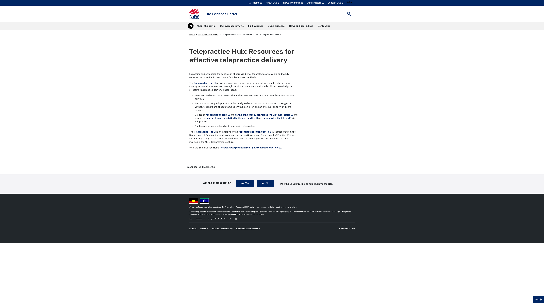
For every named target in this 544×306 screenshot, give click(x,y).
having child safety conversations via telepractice (264, 114)
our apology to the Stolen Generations (219, 219)
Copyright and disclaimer (248, 229)
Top (539, 300)
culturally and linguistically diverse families (232, 118)
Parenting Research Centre (254, 131)
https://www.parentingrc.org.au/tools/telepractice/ (251, 147)
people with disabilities (277, 118)
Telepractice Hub (205, 83)
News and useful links (208, 35)
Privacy (204, 229)
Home (192, 35)
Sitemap (192, 229)
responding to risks (218, 114)
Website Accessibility (222, 229)
